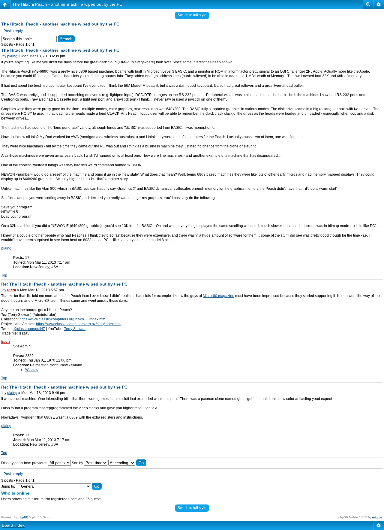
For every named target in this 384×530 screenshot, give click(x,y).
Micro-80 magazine (218, 296)
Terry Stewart (75, 329)
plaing (12, 56)
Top (4, 275)
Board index (13, 525)
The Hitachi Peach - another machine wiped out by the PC (67, 4)
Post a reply (13, 31)
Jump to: (8, 486)
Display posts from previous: (24, 463)
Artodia (377, 517)
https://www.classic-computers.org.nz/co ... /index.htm (62, 319)
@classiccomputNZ (29, 329)
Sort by (78, 463)
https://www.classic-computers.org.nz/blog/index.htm (78, 324)
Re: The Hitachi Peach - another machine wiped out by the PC (64, 284)
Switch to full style (192, 15)
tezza (11, 290)
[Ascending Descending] (127, 463)
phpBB (23, 517)
